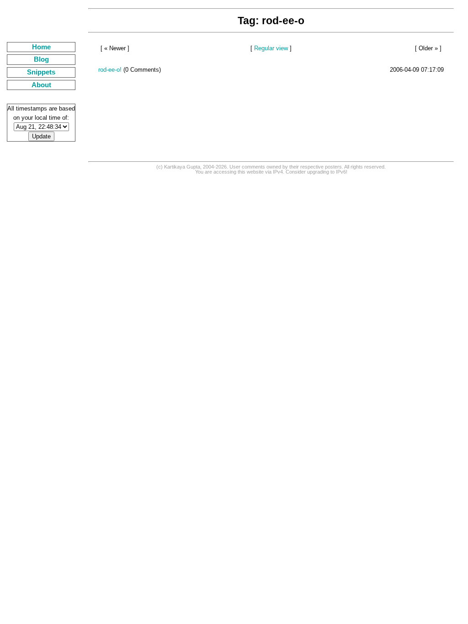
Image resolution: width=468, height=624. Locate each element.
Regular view (271, 48)
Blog (41, 59)
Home (41, 47)
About (41, 85)
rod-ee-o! (110, 69)
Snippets (41, 72)
